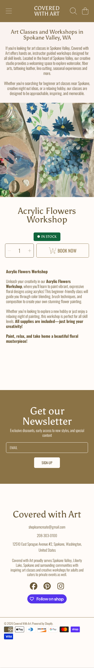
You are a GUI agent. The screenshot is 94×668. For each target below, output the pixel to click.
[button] (8, 11)
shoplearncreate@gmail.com (47, 527)
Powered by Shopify (42, 623)
